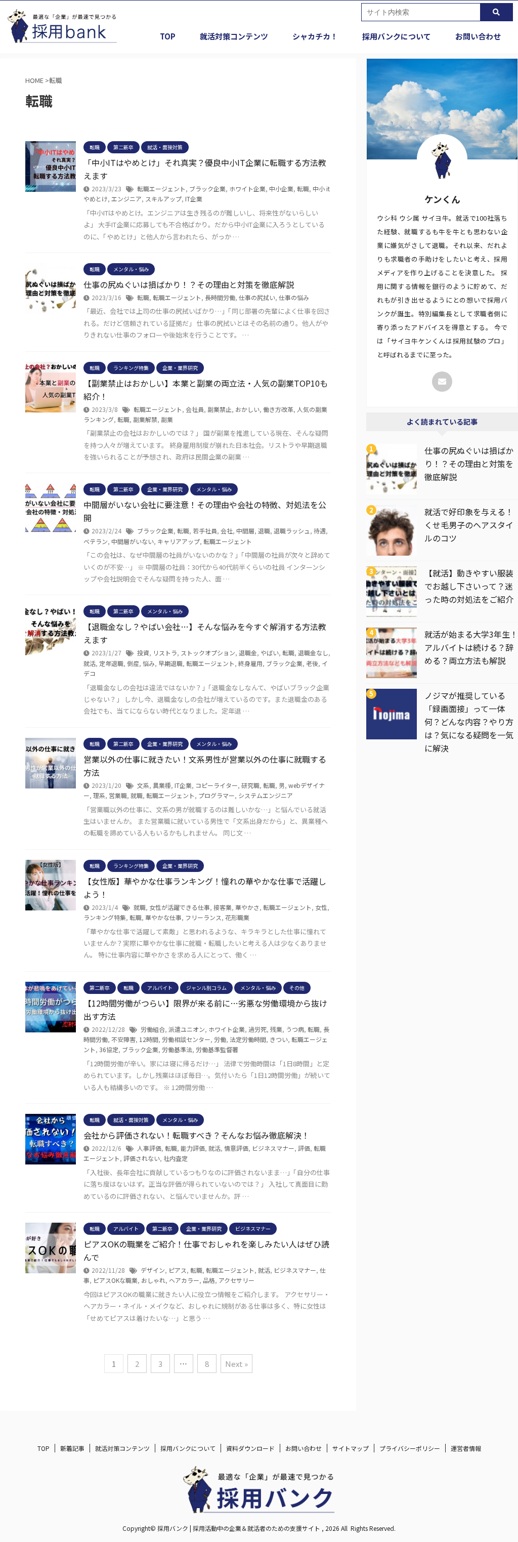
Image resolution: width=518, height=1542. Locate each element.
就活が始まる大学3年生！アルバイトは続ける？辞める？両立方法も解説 (471, 647)
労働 (220, 1039)
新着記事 (72, 1448)
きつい (279, 1039)
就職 (137, 795)
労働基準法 (177, 1049)
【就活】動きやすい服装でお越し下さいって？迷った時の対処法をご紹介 (468, 586)
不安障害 (123, 1039)
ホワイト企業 (247, 188)
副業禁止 (219, 409)
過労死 (257, 1029)
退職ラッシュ (292, 530)
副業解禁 (145, 419)
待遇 (320, 530)
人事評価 (149, 1148)
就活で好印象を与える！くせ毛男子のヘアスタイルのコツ (468, 525)
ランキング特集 (104, 917)
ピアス (177, 1270)
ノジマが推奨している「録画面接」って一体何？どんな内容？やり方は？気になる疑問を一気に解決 (468, 721)
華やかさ (247, 907)
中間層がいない (132, 541)
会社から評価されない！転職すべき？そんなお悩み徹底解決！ (196, 1135)
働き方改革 (278, 409)
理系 (99, 795)
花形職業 (237, 917)
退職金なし (313, 652)
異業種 (162, 785)
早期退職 (170, 663)
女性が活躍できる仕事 (179, 907)
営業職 (118, 795)
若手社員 (205, 530)
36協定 (108, 1049)
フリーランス (203, 917)
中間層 (245, 530)
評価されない (141, 1158)
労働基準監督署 (217, 1049)
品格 (209, 1280)
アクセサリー (236, 1280)
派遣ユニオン (186, 1029)
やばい (270, 652)
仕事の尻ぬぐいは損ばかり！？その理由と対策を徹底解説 (188, 284)
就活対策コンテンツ (234, 36)
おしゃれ (153, 1280)
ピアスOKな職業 (115, 1280)
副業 (167, 419)
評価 (304, 1148)
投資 (143, 652)
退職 (264, 530)
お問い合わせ (478, 36)
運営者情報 (466, 1448)
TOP (168, 36)
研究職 (250, 785)
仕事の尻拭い (257, 297)
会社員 (195, 409)
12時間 (148, 1039)
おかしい (247, 409)
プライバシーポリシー (409, 1448)
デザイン (153, 1270)
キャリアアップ (178, 541)
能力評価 (193, 1148)
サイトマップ (350, 1448)
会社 (227, 530)
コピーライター (216, 785)
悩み (149, 663)
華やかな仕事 (163, 917)
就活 (89, 663)
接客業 (222, 907)
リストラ (165, 652)
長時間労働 (220, 297)
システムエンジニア (265, 795)
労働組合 (153, 1029)
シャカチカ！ (315, 36)
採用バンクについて (396, 36)
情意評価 (236, 1148)
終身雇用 (250, 663)
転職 (303, 188)
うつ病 (295, 1029)
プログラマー (216, 795)
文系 (143, 785)
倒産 (133, 663)
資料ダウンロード (250, 1448)
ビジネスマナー (273, 1148)
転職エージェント (161, 188)
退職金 (248, 652)
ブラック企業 (207, 188)
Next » (236, 1363)
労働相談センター (186, 1039)
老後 (312, 663)
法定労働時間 (248, 1039)
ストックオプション (208, 652)
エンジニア (126, 198)
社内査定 (175, 1158)
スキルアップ (163, 198)
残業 (276, 1029)
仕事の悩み (294, 297)
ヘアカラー (184, 1280)
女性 (321, 907)
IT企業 (193, 198)
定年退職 (111, 663)
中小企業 (281, 188)
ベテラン (95, 541)
